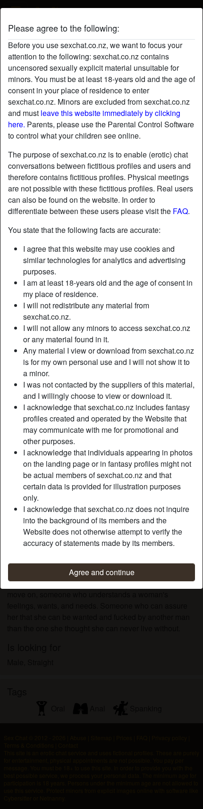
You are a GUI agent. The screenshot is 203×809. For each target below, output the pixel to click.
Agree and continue (102, 572)
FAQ (180, 211)
